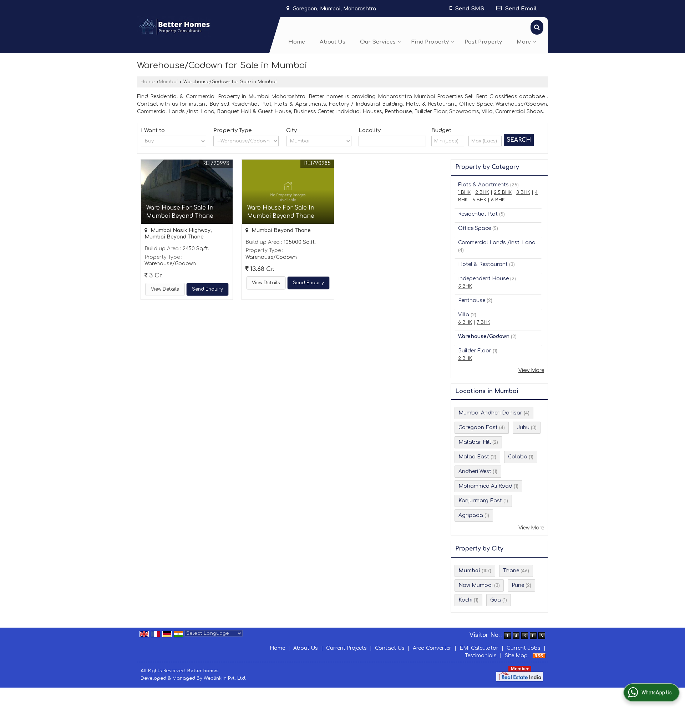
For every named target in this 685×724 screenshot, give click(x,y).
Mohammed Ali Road (485, 486)
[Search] (537, 27)
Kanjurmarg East (480, 500)
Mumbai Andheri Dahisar (490, 413)
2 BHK (482, 192)
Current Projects (346, 648)
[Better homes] (174, 26)
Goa (495, 600)
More (524, 42)
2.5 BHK (503, 192)
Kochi (465, 600)
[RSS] (539, 655)
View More (531, 370)
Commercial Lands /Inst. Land (497, 242)
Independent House (483, 278)
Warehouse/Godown (483, 336)
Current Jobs (524, 648)
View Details (165, 289)
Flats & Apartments (483, 184)
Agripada (470, 515)
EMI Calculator (479, 648)
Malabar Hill (474, 442)
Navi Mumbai (475, 585)
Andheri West (474, 471)
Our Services (378, 42)
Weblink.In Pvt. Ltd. (225, 678)
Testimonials (481, 655)
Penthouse (471, 300)
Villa (463, 314)
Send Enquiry (207, 289)
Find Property (430, 42)
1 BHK (464, 192)
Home (296, 42)
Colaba (517, 456)
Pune (518, 585)
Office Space (474, 228)
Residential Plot (478, 214)
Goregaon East (478, 427)
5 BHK (479, 199)
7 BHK (483, 322)
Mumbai (168, 81)
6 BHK (498, 199)
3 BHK (523, 192)
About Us (332, 42)
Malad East (473, 456)
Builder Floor (474, 350)
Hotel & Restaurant (483, 264)
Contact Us (390, 648)
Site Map (516, 655)
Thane (511, 570)
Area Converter (432, 648)
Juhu (523, 427)
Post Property (483, 42)
